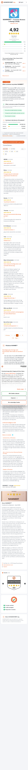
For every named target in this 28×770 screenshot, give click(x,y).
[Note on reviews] (12, 435)
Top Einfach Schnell (9, 202)
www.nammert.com (8, 565)
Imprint (5, 566)
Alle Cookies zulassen (14, 393)
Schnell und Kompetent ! (10, 326)
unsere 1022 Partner (11, 373)
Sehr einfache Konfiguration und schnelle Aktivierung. (12, 264)
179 (13, 338)
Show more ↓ (6, 75)
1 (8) (5, 154)
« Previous (7, 335)
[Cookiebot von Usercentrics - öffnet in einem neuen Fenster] (20, 366)
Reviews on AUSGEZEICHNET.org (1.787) (13, 142)
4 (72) (5, 151)
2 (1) (16, 151)
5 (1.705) (12, 149)
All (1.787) (5, 149)
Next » (16, 338)
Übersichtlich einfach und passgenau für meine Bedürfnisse (14, 312)
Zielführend (7, 240)
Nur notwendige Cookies (14, 402)
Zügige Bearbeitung (9, 298)
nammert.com (14, 23)
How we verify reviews (7, 135)
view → (23, 63)
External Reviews (7, 145)
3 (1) (11, 151)
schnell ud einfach (9, 229)
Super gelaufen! (8, 163)
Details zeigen (20, 389)
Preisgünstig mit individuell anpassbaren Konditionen (11, 174)
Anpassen (13, 397)
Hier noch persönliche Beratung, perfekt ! (12, 215)
